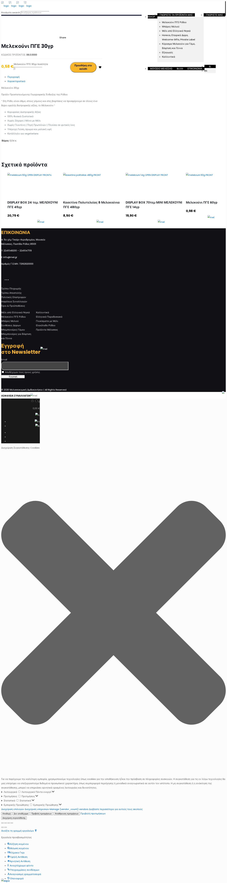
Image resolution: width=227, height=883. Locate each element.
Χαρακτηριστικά (16, 81)
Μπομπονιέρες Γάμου (13, 329)
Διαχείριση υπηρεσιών (37, 809)
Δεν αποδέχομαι (21, 813)
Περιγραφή (13, 77)
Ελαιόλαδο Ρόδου (45, 325)
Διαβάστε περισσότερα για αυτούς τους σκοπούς (116, 809)
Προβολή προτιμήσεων (42, 813)
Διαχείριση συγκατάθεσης (13, 818)
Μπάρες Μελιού (10, 321)
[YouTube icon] (10, 279)
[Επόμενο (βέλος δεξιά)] (5, 827)
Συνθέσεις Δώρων (11, 325)
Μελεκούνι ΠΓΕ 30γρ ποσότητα (31, 64)
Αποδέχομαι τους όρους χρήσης (22, 372)
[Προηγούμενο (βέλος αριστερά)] (2, 827)
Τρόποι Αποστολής (11, 292)
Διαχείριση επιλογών (12, 809)
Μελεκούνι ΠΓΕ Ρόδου (13, 316)
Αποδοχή (6, 813)
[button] (113, 613)
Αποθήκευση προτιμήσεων (67, 813)
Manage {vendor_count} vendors (69, 809)
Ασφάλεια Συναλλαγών (14, 301)
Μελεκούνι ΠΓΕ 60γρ (201, 202)
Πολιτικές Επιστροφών (13, 297)
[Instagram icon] (11, 279)
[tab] (54, 77)
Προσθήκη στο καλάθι (83, 67)
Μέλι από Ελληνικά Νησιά (15, 312)
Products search (10, 12)
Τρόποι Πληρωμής (11, 288)
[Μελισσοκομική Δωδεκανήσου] (16, 6)
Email (4, 359)
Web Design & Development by (194, 395)
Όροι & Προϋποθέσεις (13, 305)
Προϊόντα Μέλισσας (47, 329)
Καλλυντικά (42, 312)
